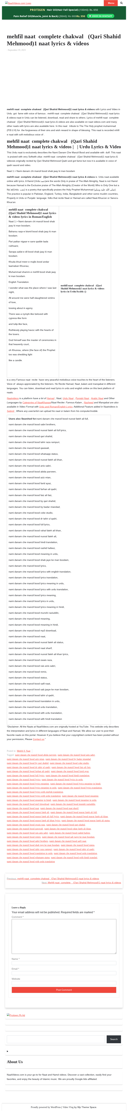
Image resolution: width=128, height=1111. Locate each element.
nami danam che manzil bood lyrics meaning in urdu (31, 788)
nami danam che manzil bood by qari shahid (27, 763)
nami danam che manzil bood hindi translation (67, 775)
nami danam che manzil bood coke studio (69, 763)
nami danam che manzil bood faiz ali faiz (71, 767)
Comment (18, 917)
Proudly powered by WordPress (46, 1107)
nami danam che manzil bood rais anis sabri (27, 833)
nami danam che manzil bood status (77, 845)
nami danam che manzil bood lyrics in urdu (62, 779)
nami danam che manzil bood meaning (80, 796)
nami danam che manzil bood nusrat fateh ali (28, 812)
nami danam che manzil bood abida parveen (35, 755)
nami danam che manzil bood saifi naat (67, 841)
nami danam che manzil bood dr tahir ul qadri (28, 767)
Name (16, 959)
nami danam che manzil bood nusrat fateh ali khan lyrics (33, 820)
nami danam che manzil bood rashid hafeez (69, 833)
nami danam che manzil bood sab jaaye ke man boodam (68, 837)
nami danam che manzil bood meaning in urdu (74, 800)
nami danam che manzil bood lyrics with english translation (35, 792)
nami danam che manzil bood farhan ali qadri (28, 771)
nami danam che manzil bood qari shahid (65, 825)
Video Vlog (68, 1107)
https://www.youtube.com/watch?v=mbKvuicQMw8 (33, 56)
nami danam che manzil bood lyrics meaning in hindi (75, 784)
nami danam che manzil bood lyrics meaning (28, 784)
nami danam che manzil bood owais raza (26, 825)
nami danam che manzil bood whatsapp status (28, 857)
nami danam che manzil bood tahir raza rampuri (29, 849)
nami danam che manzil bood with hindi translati (74, 857)
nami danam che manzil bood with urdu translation (31, 861)
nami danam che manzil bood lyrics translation (80, 788)
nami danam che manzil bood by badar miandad (68, 759)
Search (114, 1039)
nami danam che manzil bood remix (24, 837)
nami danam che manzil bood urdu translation (75, 853)
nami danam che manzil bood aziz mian (25, 759)
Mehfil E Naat (23, 751)
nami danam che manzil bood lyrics (23, 779)
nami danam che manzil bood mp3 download (28, 804)
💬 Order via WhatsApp (100, 16)
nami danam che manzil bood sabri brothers (27, 841)
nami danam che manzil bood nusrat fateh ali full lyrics (33, 816)
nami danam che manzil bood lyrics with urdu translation (34, 796)
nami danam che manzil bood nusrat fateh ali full (73, 812)
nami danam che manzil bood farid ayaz (70, 771)
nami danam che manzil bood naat (23, 808)
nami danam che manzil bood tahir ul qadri (74, 849)
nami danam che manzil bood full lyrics (25, 775)
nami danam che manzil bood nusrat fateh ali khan (84, 816)
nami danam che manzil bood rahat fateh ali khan (67, 829)
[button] (121, 3)
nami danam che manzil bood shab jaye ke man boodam (33, 845)
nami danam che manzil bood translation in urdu (29, 853)
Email (15, 968)
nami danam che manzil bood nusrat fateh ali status (86, 820)
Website (16, 978)
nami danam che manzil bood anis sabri (76, 755)
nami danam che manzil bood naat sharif (59, 808)
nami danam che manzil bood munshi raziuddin (72, 804)
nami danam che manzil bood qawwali (25, 829)
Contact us (38, 739)
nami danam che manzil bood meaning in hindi (29, 800)
